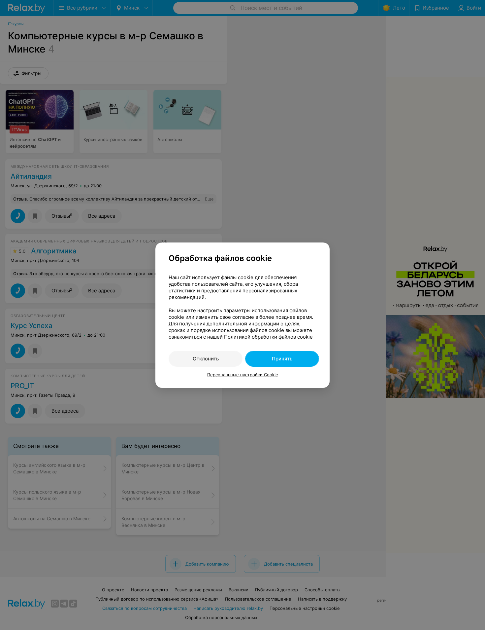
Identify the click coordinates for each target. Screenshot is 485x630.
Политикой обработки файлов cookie (268, 337)
